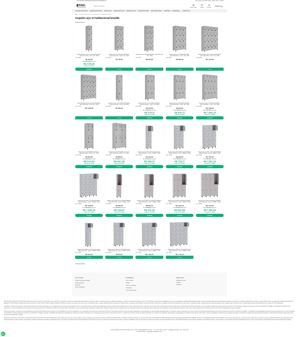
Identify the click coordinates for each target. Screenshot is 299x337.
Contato (202, 7)
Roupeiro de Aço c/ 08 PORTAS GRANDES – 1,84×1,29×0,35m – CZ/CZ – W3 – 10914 (209, 103)
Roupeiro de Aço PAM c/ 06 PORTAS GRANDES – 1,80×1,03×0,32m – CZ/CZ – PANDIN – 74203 (179, 201)
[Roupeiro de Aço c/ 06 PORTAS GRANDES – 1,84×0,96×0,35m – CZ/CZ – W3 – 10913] (179, 87)
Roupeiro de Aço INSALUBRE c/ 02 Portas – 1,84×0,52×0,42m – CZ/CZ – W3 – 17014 (89, 152)
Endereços (179, 284)
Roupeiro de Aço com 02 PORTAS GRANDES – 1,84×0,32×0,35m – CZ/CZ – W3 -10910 (119, 103)
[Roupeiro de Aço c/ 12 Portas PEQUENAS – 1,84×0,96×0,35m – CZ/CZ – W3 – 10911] (179, 39)
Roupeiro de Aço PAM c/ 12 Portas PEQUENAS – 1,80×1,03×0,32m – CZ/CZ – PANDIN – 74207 (209, 152)
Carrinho (209, 7)
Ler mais (119, 69)
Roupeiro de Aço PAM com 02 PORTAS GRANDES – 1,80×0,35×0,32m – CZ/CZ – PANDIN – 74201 (119, 201)
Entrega (128, 282)
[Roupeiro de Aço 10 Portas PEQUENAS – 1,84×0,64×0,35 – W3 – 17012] (149, 39)
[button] (219, 6)
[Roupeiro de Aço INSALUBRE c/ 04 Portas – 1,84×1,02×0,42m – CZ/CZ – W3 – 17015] (119, 136)
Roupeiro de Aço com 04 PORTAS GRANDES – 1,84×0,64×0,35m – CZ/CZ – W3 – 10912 (149, 103)
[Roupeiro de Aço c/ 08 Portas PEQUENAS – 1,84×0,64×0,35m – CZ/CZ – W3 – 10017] (119, 39)
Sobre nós (77, 285)
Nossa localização (79, 282)
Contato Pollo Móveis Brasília (82, 280)
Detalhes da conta (181, 280)
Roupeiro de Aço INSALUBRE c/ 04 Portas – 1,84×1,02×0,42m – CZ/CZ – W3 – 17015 (119, 152)
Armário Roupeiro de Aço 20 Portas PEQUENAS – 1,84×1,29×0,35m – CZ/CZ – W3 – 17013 (89, 103)
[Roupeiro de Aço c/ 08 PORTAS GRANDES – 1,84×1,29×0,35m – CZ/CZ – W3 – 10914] (210, 87)
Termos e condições (131, 285)
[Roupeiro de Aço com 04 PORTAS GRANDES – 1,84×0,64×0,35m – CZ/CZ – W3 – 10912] (149, 87)
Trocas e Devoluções (131, 290)
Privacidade (129, 287)
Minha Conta (193, 7)
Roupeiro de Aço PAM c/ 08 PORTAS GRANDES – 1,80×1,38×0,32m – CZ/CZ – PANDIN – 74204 (209, 201)
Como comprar (129, 280)
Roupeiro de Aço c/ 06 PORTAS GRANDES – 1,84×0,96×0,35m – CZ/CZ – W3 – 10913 (179, 103)
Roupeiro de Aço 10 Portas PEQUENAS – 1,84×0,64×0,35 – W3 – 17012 (149, 55)
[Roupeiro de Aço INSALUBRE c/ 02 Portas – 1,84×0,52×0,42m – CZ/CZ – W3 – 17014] (89, 136)
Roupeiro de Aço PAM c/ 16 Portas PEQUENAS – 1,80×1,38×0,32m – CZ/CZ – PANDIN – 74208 (89, 201)
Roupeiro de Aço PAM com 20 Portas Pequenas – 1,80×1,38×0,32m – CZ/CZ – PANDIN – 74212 (179, 250)
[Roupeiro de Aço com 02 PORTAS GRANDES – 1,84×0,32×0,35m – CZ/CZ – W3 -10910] (119, 87)
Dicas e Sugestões (80, 287)
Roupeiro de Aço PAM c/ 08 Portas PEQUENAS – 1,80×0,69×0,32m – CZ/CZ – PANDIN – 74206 (179, 152)
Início (76, 14)
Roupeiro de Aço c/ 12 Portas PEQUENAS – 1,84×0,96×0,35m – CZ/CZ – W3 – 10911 (179, 55)
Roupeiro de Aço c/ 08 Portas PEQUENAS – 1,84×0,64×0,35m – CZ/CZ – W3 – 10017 (119, 55)
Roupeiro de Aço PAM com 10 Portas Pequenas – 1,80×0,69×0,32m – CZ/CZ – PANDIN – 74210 (119, 250)
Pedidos (178, 282)
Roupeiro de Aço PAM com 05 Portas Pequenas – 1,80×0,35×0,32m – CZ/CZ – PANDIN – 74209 (89, 250)
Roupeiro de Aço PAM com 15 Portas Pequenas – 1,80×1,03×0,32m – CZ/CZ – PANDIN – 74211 (149, 250)
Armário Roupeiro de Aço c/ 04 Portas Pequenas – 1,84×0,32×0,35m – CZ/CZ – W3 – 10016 (89, 55)
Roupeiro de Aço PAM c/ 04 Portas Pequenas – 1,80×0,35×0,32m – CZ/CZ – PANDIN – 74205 (149, 152)
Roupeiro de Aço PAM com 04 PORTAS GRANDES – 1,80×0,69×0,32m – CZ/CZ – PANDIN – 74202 (149, 201)
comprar (89, 69)
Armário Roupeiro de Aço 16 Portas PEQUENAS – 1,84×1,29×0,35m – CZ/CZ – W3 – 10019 (209, 55)
